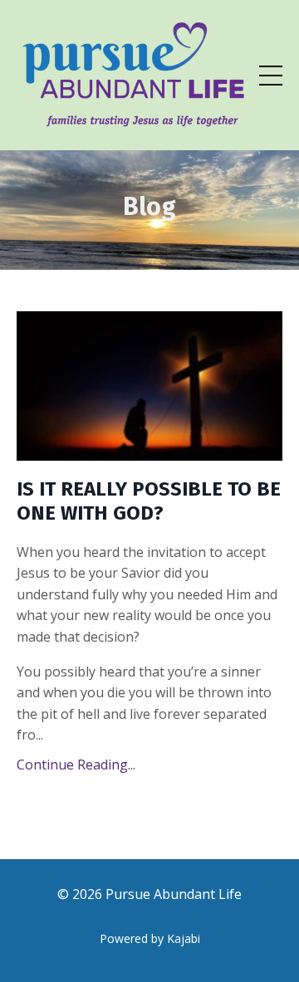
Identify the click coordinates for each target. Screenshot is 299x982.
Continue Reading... (76, 764)
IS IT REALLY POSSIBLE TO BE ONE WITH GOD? (149, 501)
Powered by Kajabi (150, 938)
